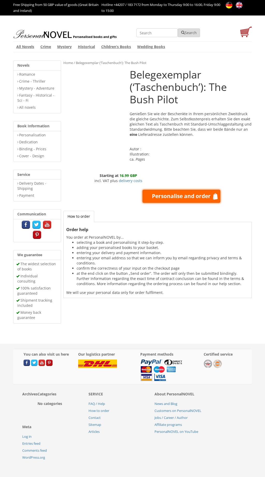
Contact (95, 417)
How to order (79, 216)
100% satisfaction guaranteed (34, 291)
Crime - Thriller (32, 81)
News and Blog (165, 403)
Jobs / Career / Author (171, 417)
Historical (86, 46)
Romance (27, 74)
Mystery (64, 46)
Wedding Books (151, 46)
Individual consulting (27, 278)
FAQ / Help (97, 403)
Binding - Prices (32, 148)
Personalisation (32, 134)
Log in (27, 436)
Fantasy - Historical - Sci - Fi (35, 98)
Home (68, 62)
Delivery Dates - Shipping (31, 186)
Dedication (28, 141)
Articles (94, 431)
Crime (45, 46)
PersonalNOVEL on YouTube (176, 431)
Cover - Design (31, 155)
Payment (26, 195)
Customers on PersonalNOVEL (177, 410)
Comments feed (34, 450)
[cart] (246, 33)
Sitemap (95, 424)
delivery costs (130, 180)
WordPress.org (33, 457)
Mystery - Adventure (36, 88)
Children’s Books (116, 46)
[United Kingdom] (237, 4)
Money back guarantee (29, 315)
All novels (27, 107)
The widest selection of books (36, 266)
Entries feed (31, 443)
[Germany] (228, 4)
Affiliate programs (168, 424)
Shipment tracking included (34, 303)
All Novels (25, 46)
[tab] (78, 216)
